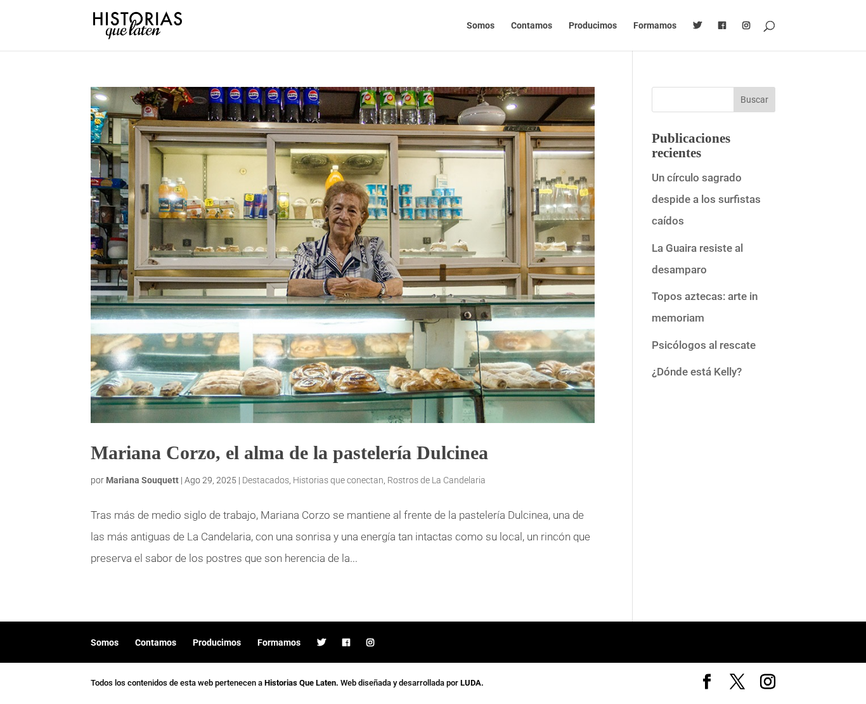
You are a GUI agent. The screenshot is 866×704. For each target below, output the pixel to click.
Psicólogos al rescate (704, 345)
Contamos (531, 25)
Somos (480, 25)
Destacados (265, 480)
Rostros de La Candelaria (436, 480)
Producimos (593, 25)
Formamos (654, 25)
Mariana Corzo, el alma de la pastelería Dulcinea (289, 452)
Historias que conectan (338, 480)
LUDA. (472, 683)
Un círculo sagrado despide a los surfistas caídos (706, 199)
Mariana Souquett (142, 480)
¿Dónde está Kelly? (697, 371)
